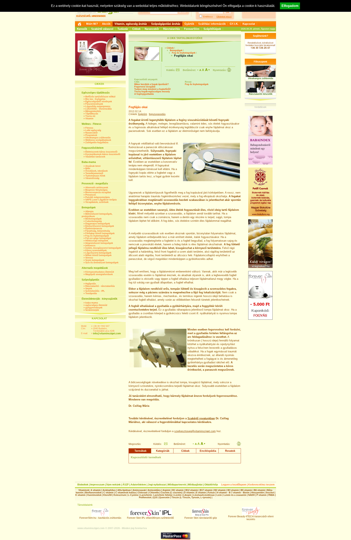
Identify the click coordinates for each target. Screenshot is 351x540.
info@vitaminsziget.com (107, 333)
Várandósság (92, 178)
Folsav (211, 492)
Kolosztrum (120, 495)
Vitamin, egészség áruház (131, 23)
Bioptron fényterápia (96, 190)
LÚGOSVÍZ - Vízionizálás (98, 109)
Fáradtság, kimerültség (97, 231)
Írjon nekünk (113, 484)
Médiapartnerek (177, 484)
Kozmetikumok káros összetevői (102, 154)
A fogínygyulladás (144, 94)
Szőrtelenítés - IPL (95, 291)
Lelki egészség (93, 130)
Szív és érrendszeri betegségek (101, 262)
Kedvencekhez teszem (261, 484)
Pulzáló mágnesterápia (97, 197)
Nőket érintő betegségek (98, 255)
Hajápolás (90, 283)
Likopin (187, 495)
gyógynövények (93, 307)
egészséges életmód (96, 305)
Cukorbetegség (93, 221)
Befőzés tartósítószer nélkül (100, 96)
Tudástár (122, 28)
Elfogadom (290, 6)
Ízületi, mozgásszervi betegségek (103, 248)
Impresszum (97, 484)
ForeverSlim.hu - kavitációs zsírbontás (100, 517)
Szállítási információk (212, 23)
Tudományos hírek (95, 175)
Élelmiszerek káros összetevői (101, 152)
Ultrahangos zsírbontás (97, 137)
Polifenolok (145, 497)
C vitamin (108, 492)
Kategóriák (162, 450)
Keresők (82, 28)
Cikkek (136, 28)
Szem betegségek (94, 260)
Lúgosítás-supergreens (97, 106)
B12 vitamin (191, 490)
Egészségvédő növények (98, 101)
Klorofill (107, 495)
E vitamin (201, 492)
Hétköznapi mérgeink (96, 240)
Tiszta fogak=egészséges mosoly (152, 91)
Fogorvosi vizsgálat (144, 86)
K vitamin (80, 495)
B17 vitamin (206, 490)
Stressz (89, 257)
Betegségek (176, 50)
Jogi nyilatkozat (157, 484)
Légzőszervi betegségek (98, 253)
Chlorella (154, 492)
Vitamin (89, 118)
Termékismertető (94, 173)
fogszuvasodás (157, 114)
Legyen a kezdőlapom (233, 484)
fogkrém (142, 114)
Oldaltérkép (211, 484)
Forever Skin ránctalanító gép (200, 517)
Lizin (219, 495)
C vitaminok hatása (125, 492)
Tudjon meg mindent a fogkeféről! (152, 89)
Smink (88, 288)
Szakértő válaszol (102, 28)
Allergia (89, 211)
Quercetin (164, 497)
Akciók (106, 23)
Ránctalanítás (171, 28)
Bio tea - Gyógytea (95, 99)
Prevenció (90, 195)
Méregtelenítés (93, 111)
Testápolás (91, 293)
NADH (251, 495)
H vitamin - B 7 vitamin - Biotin (233, 492)
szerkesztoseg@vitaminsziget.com (195, 431)
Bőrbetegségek (93, 218)
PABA (271, 495)
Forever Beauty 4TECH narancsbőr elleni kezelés (251, 518)
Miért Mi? (92, 23)
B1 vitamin (178, 490)
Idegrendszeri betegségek (99, 243)
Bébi (87, 168)
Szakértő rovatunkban (201, 418)
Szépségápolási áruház (165, 23)
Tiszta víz (90, 116)
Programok (91, 135)
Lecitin (177, 495)
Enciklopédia (208, 450)
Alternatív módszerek (96, 187)
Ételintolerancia (93, 228)
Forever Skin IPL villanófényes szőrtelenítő (150, 517)
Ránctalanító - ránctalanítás (100, 286)
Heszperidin (258, 492)
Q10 (155, 497)
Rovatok (230, 450)
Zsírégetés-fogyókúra (96, 142)
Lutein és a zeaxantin (235, 495)
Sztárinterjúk (92, 310)
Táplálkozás (91, 113)
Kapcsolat (249, 23)
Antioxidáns (154, 490)
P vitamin (262, 495)
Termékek (140, 450)
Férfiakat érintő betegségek (100, 233)
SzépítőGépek (212, 28)
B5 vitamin (246, 490)
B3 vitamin (233, 490)
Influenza (90, 245)
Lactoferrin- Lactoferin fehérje (156, 495)
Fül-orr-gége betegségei (98, 238)
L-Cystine (133, 495)
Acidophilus (109, 490)
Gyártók (189, 23)
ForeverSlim (191, 28)
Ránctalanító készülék (260, 94)
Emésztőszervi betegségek (99, 226)
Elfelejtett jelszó (224, 16)
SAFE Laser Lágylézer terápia (101, 199)
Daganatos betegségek (97, 223)
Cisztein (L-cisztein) (171, 492)
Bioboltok (82, 484)
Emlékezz (208, 16)
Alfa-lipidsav (124, 490)
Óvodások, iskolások (96, 171)
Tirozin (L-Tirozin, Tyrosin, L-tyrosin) (191, 497)
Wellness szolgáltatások (98, 140)
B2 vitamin (220, 490)
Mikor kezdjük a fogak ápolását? (151, 84)
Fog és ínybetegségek (97, 236)
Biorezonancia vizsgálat (98, 192)
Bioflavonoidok (93, 492)
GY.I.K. (234, 23)
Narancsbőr (152, 28)
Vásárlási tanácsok (95, 156)
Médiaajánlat (195, 484)
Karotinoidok (94, 495)
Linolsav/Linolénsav (204, 495)
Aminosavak (139, 490)
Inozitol (270, 492)
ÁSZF (125, 484)
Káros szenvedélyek (96, 250)
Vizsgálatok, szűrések (96, 202)
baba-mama (91, 302)
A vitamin (96, 490)
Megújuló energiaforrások (99, 274)
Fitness (89, 128)
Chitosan (142, 492)
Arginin (166, 490)
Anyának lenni (93, 166)
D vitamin (189, 492)
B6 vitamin (259, 490)
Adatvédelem (138, 484)
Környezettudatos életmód (99, 272)
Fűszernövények (94, 104)
